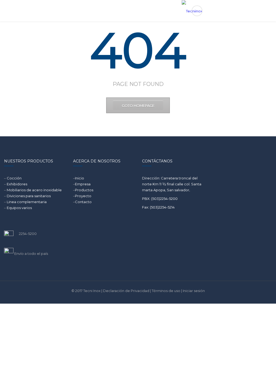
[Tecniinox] (138, 11)
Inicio (79, 178)
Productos (84, 190)
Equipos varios (19, 208)
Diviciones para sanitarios (29, 196)
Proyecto (83, 196)
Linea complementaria (27, 202)
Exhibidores (17, 184)
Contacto (83, 202)
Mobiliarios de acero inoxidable (34, 190)
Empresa (83, 184)
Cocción (14, 178)
